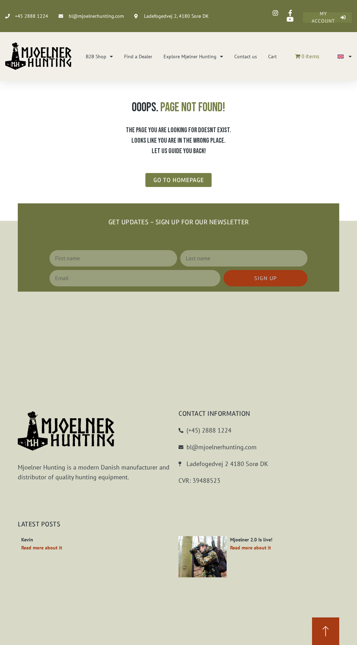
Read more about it (41, 548)
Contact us (245, 56)
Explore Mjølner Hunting (190, 56)
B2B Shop (96, 56)
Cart (272, 56)
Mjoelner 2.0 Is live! (251, 540)
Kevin (27, 540)
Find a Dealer (138, 56)
